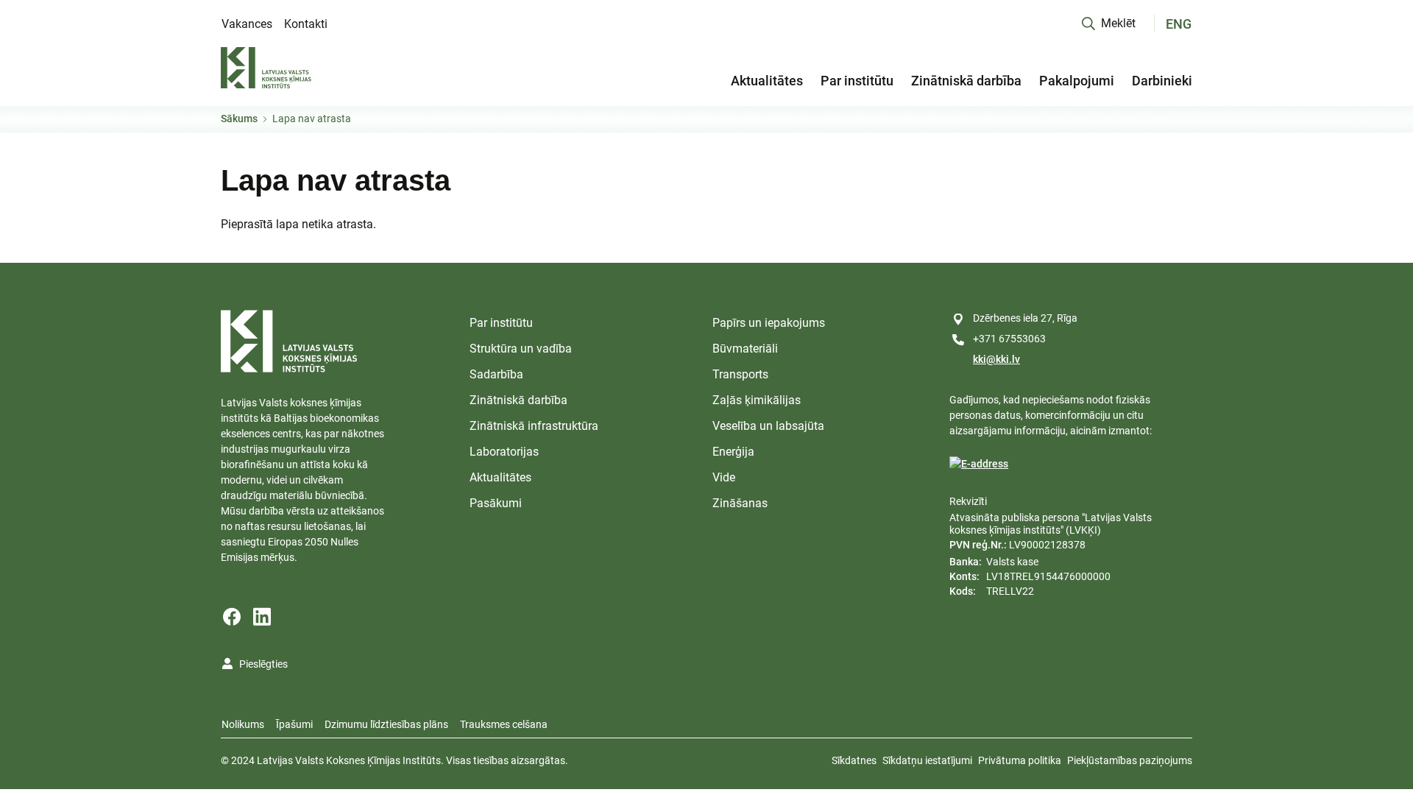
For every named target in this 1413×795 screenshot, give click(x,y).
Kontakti (305, 24)
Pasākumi (496, 503)
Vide (723, 477)
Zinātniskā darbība (966, 80)
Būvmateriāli (745, 349)
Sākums (239, 118)
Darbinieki (1162, 80)
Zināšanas (740, 503)
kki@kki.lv (996, 359)
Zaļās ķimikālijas (756, 400)
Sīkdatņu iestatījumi (927, 760)
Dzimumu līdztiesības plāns (386, 724)
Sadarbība (496, 374)
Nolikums (243, 724)
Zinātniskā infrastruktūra (534, 426)
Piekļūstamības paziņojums (1129, 760)
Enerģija (733, 452)
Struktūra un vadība (521, 349)
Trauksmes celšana (504, 724)
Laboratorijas (504, 452)
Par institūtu (857, 80)
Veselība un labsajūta (768, 426)
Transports (740, 374)
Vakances (247, 24)
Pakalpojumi (1076, 80)
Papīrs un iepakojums (768, 323)
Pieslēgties (263, 664)
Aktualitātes (767, 80)
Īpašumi (294, 724)
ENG (1178, 24)
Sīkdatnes (854, 760)
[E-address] (978, 464)
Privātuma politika (1019, 760)
